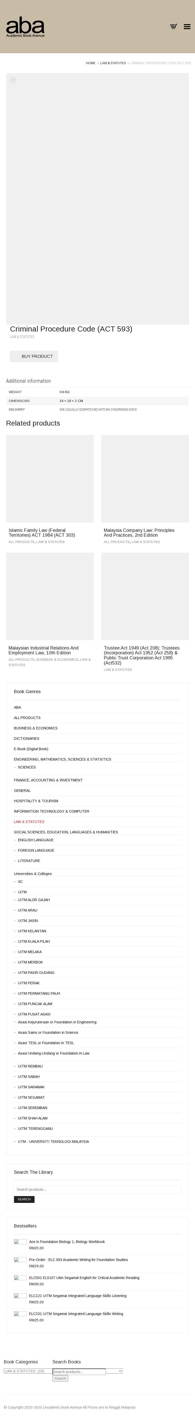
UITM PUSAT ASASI (34, 1014)
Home (90, 63)
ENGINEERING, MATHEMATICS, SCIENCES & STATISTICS (62, 759)
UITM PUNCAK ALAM (35, 1004)
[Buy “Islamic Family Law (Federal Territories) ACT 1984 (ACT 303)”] (88, 531)
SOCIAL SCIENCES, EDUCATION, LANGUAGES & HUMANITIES (66, 832)
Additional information (28, 381)
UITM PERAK (29, 983)
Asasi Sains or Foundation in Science (48, 1032)
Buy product (37, 356)
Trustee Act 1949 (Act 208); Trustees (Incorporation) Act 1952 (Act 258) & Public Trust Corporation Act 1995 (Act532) (142, 655)
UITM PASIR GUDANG (36, 973)
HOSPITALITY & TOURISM (36, 801)
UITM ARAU (27, 910)
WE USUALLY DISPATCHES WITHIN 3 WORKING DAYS (98, 409)
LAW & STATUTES (113, 63)
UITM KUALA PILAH (34, 941)
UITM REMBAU (30, 1066)
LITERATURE (29, 861)
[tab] (97, 381)
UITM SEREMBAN (32, 1108)
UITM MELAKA (30, 952)
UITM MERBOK (30, 962)
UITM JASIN (28, 921)
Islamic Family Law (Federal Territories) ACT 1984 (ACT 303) (42, 533)
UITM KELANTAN (32, 931)
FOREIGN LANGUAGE (36, 850)
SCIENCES (27, 767)
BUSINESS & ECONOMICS (57, 659)
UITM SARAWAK (31, 1087)
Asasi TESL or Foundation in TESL (46, 1043)
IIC (20, 882)
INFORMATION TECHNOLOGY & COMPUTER (51, 811)
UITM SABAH (29, 1077)
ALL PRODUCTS (22, 542)
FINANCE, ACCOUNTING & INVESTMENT (48, 780)
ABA (17, 707)
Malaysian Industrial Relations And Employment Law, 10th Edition (43, 650)
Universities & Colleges (33, 874)
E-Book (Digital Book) (31, 749)
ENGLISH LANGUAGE (36, 840)
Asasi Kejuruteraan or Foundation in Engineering (57, 1022)
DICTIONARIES (26, 739)
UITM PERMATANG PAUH (39, 993)
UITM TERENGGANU (35, 1129)
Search (24, 1199)
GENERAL (22, 790)
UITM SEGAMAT (31, 1097)
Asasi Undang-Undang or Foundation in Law (53, 1053)
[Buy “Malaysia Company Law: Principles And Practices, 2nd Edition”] (183, 531)
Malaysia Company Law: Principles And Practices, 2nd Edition (139, 533)
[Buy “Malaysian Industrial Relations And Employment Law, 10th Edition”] (88, 649)
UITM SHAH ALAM (32, 1118)
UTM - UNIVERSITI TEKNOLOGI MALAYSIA (53, 1141)
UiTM (22, 892)
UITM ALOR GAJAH (34, 900)
